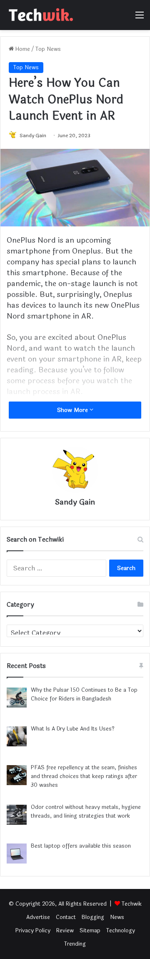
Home (22, 49)
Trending (75, 944)
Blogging (93, 917)
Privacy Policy (32, 930)
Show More (73, 410)
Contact (66, 917)
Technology (120, 930)
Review (65, 930)
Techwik (132, 904)
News (117, 917)
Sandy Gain (33, 135)
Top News (48, 49)
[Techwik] (39, 15)
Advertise (38, 917)
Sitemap (90, 930)
